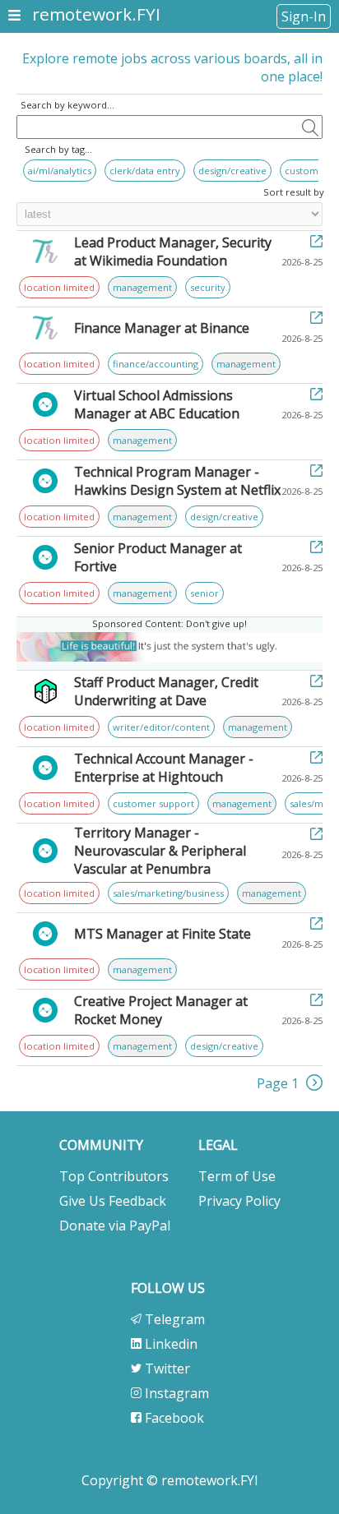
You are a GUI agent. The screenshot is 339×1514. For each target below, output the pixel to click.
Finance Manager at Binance (161, 328)
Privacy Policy (239, 1201)
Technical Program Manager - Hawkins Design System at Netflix (177, 481)
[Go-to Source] (316, 242)
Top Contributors (114, 1176)
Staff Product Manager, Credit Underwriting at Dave (166, 691)
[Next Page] (314, 1086)
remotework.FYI (96, 13)
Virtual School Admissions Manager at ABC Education (156, 404)
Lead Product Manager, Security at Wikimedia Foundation (173, 251)
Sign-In (303, 16)
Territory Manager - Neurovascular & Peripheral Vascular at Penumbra (160, 851)
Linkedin (169, 1344)
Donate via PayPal (114, 1225)
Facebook (173, 1418)
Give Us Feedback (112, 1201)
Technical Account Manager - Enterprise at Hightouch (163, 768)
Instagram (175, 1393)
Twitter (166, 1368)
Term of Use (237, 1176)
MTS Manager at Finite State (162, 934)
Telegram (173, 1319)
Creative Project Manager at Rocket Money (161, 1010)
